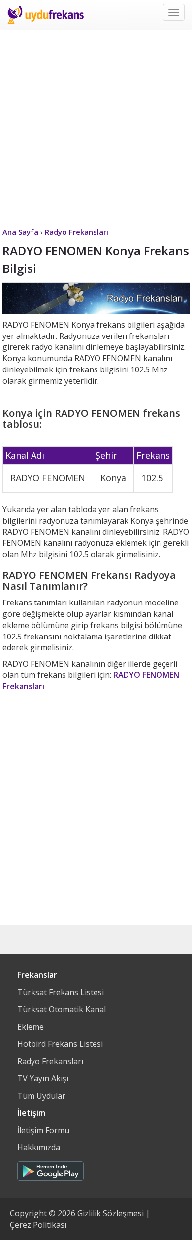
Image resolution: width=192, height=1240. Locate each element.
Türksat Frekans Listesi (60, 992)
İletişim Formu (43, 1130)
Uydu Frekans (45, 15)
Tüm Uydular (41, 1095)
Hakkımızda (38, 1147)
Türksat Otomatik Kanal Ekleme (61, 1018)
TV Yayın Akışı (42, 1078)
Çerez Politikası (38, 1224)
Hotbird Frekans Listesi (60, 1044)
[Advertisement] (96, 126)
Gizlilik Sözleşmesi (110, 1213)
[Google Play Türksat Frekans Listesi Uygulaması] (50, 1168)
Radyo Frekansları (50, 1061)
